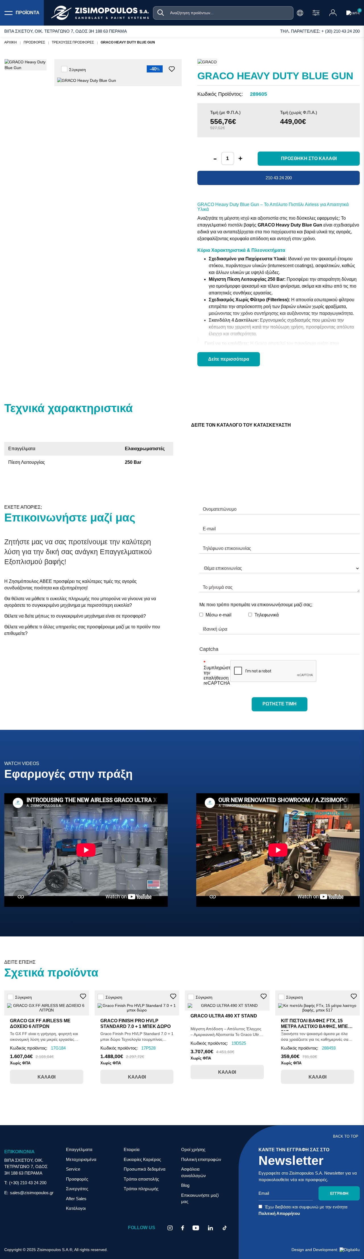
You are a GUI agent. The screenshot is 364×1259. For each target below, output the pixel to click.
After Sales (76, 1198)
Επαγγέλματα (79, 1149)
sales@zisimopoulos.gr (31, 1192)
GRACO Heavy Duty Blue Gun (128, 42)
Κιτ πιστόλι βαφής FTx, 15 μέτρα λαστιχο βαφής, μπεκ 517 (316, 1026)
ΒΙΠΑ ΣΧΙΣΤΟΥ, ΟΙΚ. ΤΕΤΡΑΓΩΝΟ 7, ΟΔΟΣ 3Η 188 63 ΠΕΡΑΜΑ (25, 1166)
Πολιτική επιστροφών (201, 1159)
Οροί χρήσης (193, 1149)
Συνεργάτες (77, 1188)
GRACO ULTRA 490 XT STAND (224, 1015)
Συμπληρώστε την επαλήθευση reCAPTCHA (215, 675)
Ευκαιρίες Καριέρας (142, 1159)
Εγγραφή (339, 1193)
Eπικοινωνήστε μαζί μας (200, 1198)
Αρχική (10, 42)
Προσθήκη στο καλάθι (309, 158)
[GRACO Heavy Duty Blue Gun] (25, 65)
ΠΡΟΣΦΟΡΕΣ (34, 42)
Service (73, 1169)
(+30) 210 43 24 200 (27, 1182)
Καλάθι (46, 1077)
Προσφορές (77, 1179)
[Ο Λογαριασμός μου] (333, 12)
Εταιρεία (132, 1149)
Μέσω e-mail (218, 614)
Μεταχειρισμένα (81, 1159)
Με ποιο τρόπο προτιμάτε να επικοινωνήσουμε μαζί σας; (255, 604)
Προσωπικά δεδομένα (145, 1169)
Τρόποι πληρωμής (141, 1188)
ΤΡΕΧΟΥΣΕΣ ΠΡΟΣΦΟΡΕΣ (73, 42)
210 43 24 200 (279, 177)
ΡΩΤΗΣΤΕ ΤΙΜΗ (279, 703)
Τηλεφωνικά (267, 614)
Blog (185, 1185)
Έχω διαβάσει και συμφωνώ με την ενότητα (303, 1210)
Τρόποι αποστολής (141, 1179)
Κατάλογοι (76, 1208)
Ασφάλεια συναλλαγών (193, 1172)
